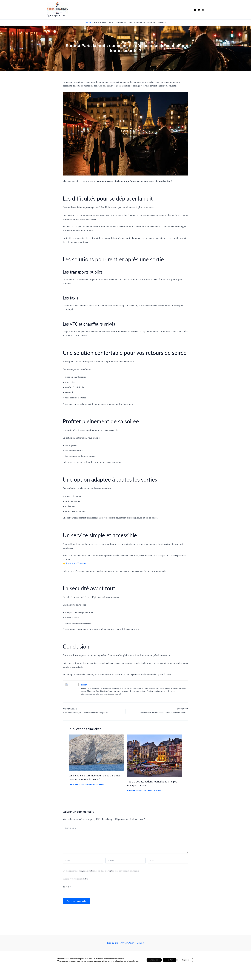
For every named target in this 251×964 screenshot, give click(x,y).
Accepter (154, 960)
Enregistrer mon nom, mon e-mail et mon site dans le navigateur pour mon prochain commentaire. (102, 871)
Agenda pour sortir (56, 15)
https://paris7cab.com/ (76, 563)
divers (88, 22)
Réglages (185, 960)
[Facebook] (195, 10)
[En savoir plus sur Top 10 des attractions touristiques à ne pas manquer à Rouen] (154, 755)
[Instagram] (203, 10)
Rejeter (170, 960)
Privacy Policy (127, 942)
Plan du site (112, 942)
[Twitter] (199, 10)
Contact (140, 942)
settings (134, 961)
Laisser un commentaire (78, 784)
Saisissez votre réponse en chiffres (75, 879)
